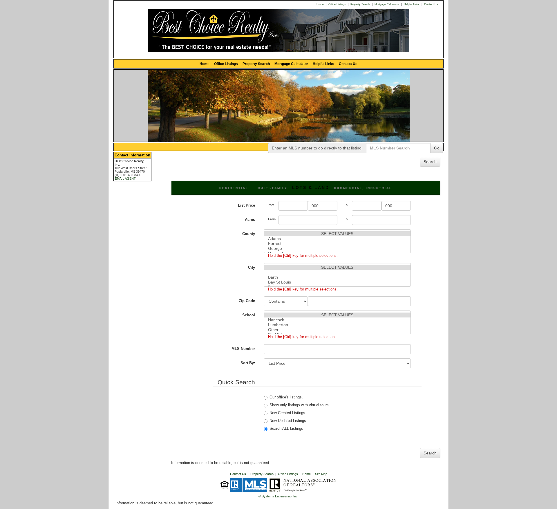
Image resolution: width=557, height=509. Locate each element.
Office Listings (337, 4)
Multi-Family (272, 187)
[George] (337, 248)
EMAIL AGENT (125, 178)
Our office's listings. (286, 397)
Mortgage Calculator (387, 4)
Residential (233, 187)
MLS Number (243, 348)
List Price (246, 205)
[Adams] (337, 238)
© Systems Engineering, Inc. (278, 496)
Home (320, 4)
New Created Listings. (288, 413)
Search (430, 161)
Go (437, 148)
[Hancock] (337, 319)
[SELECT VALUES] (337, 233)
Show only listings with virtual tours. (300, 405)
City (251, 267)
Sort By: (247, 363)
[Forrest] (337, 243)
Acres (250, 219)
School (248, 315)
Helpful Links (411, 4)
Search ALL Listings (286, 428)
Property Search (360, 4)
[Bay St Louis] (337, 282)
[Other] (337, 329)
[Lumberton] (337, 324)
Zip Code (247, 301)
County (248, 234)
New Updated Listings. (288, 420)
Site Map (321, 474)
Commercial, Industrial (363, 187)
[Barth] (337, 277)
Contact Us (431, 4)
